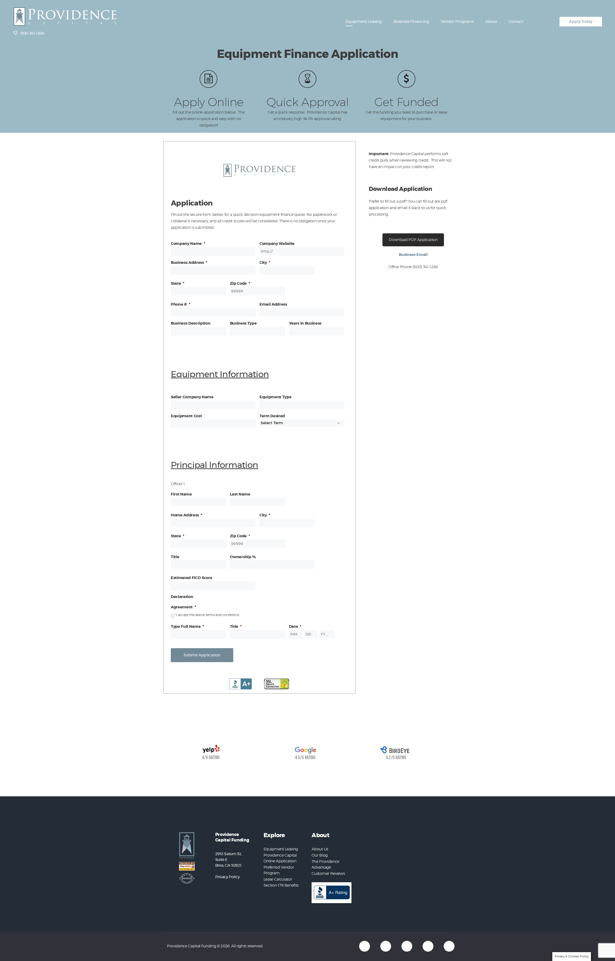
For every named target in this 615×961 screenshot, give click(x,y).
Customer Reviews (328, 874)
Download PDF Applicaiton (413, 240)
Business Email (413, 255)
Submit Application (202, 655)
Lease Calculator (278, 879)
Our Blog (319, 855)
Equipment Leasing (281, 849)
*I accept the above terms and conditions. (207, 615)
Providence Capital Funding (191, 946)
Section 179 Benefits (281, 885)
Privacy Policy (227, 877)
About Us (320, 849)
